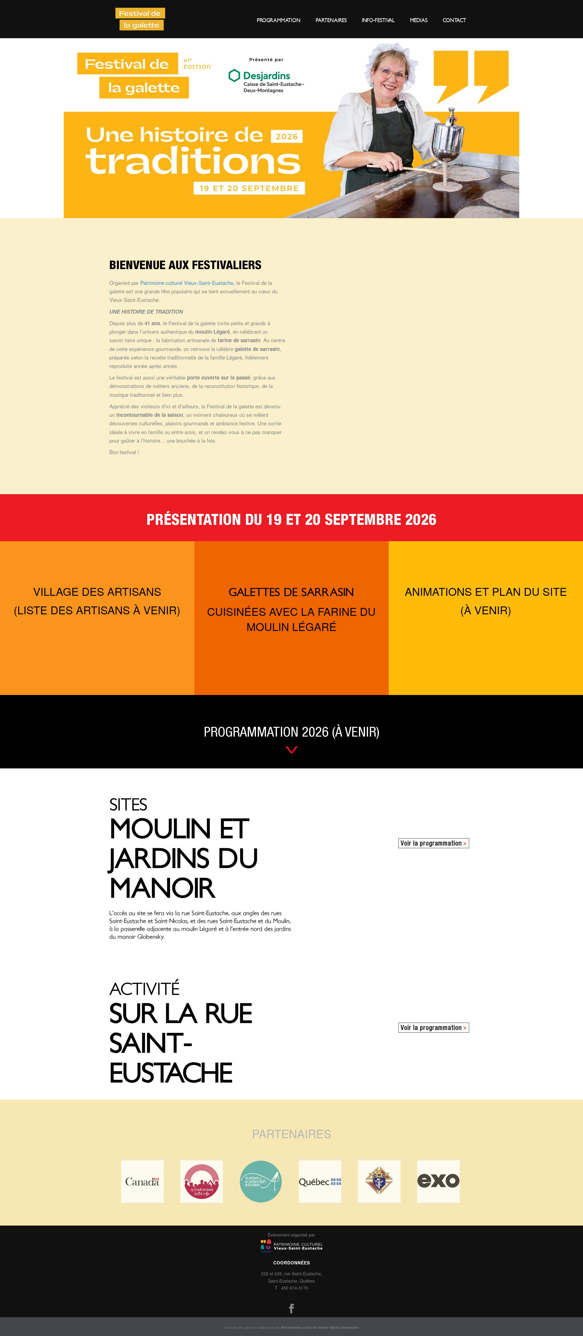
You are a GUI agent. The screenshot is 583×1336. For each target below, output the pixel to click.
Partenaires (331, 20)
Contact (454, 20)
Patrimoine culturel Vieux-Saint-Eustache (186, 282)
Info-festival (378, 20)
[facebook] (291, 1309)
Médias (419, 20)
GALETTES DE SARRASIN (291, 592)
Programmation (279, 20)
